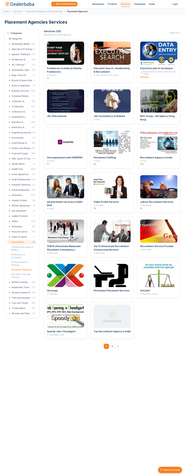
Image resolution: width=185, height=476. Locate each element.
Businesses (98, 4)
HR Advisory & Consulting (18, 256)
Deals (152, 4)
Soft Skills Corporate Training (21, 275)
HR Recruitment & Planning (19, 263)
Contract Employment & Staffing (22, 248)
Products (112, 4)
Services (125, 4)
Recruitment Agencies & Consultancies (44, 11)
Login (175, 4)
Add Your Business (66, 4)
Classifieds (139, 4)
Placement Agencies (21, 269)
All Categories (15, 38)
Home (6, 11)
